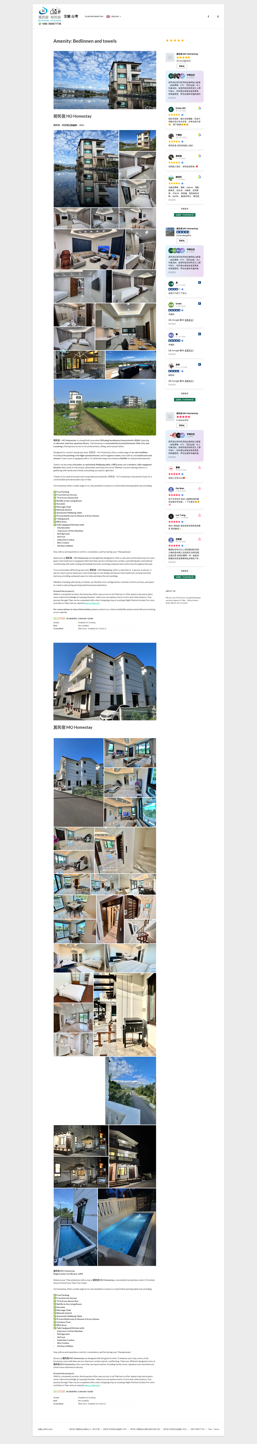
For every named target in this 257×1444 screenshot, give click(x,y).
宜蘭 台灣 (71, 16)
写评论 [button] (182, 66)
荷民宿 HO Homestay (72, 116)
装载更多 (184, 208)
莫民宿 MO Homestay (72, 727)
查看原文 (189, 320)
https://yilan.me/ (92, 603)
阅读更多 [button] (172, 98)
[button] (86, 169)
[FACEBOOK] (208, 16)
